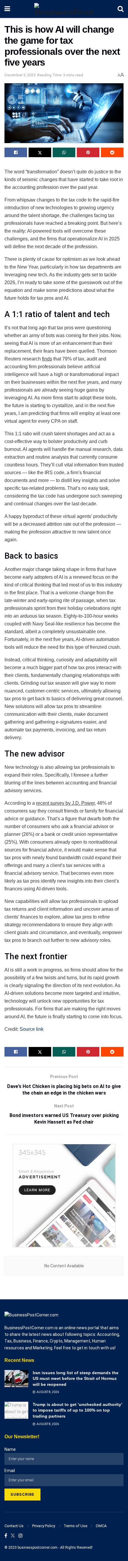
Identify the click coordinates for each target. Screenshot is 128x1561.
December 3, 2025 (19, 75)
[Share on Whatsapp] (64, 152)
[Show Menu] (7, 9)
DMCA (101, 1526)
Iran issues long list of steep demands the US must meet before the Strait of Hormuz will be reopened (75, 1378)
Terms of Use (75, 1526)
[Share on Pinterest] (88, 152)
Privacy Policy (43, 1526)
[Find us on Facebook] (5, 1536)
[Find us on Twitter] (12, 1536)
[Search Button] (121, 9)
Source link (31, 1029)
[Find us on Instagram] (20, 1536)
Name (10, 1449)
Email (9, 1470)
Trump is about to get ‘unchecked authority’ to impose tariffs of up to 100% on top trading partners (77, 1410)
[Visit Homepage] (64, 9)
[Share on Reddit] (112, 152)
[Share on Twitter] (40, 152)
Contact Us (14, 1526)
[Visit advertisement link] (64, 1195)
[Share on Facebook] (15, 152)
